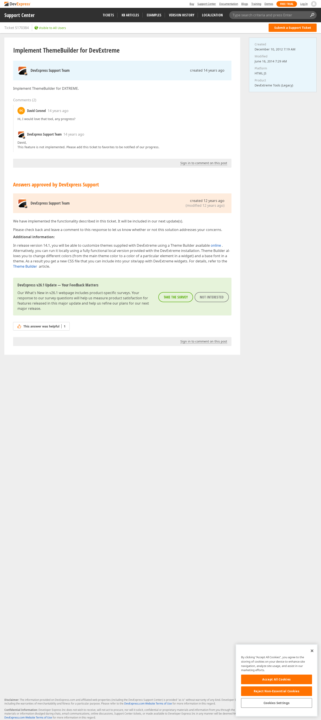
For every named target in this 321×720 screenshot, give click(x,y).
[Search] (312, 15)
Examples (154, 15)
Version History (181, 15)
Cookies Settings (277, 703)
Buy (192, 4)
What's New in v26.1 (41, 292)
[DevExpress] (17, 4)
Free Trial (286, 4)
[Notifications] (314, 4)
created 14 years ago (207, 70)
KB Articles (130, 15)
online (216, 245)
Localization (212, 15)
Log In (304, 4)
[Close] (312, 651)
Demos (268, 4)
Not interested (212, 297)
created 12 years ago (207, 200)
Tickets (108, 15)
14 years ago (58, 110)
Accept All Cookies (276, 679)
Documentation (228, 4)
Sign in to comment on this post (203, 163)
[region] (277, 680)
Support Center (206, 4)
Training (256, 4)
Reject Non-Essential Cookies (276, 691)
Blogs (244, 4)
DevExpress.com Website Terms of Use (148, 703)
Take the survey (176, 297)
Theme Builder (25, 266)
